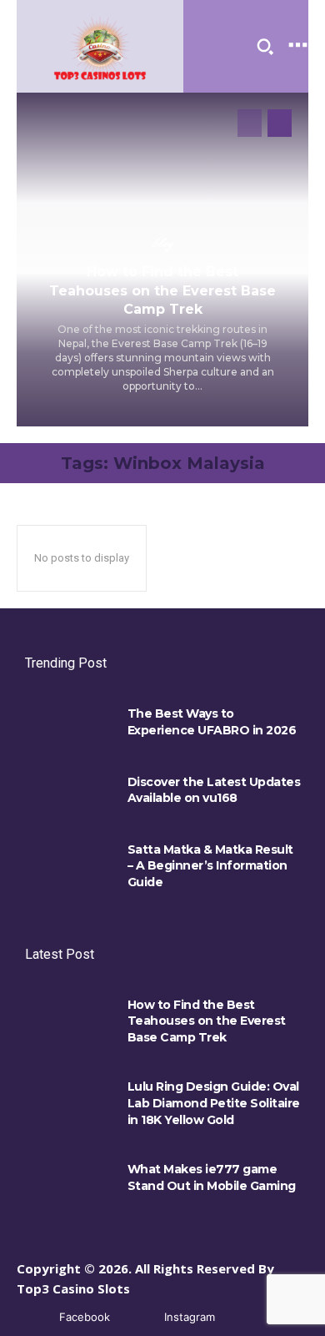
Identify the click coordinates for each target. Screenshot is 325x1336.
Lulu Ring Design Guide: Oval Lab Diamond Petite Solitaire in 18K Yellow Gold (214, 1103)
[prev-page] (250, 123)
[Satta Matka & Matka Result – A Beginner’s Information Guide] (68, 859)
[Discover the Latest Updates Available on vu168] (68, 791)
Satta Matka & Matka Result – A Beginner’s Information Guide (210, 866)
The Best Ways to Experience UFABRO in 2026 (212, 722)
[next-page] (280, 123)
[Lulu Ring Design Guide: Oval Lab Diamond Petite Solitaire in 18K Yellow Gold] (68, 1096)
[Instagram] (139, 1317)
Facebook (84, 1316)
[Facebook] (34, 1317)
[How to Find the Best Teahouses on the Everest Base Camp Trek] (68, 1014)
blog (162, 243)
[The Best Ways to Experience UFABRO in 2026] (68, 723)
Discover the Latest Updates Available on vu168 (214, 790)
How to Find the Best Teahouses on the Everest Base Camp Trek (162, 290)
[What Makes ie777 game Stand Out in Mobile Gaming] (68, 1178)
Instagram (189, 1316)
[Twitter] (244, 1317)
